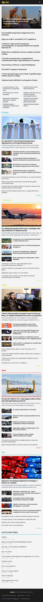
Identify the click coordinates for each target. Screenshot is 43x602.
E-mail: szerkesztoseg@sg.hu (10, 598)
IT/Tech (5, 113)
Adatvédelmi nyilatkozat (9, 595)
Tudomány (6, 200)
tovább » (38, 195)
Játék (4, 285)
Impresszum (21, 595)
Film (3, 452)
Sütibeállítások (25, 598)
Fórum (28, 595)
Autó (4, 370)
